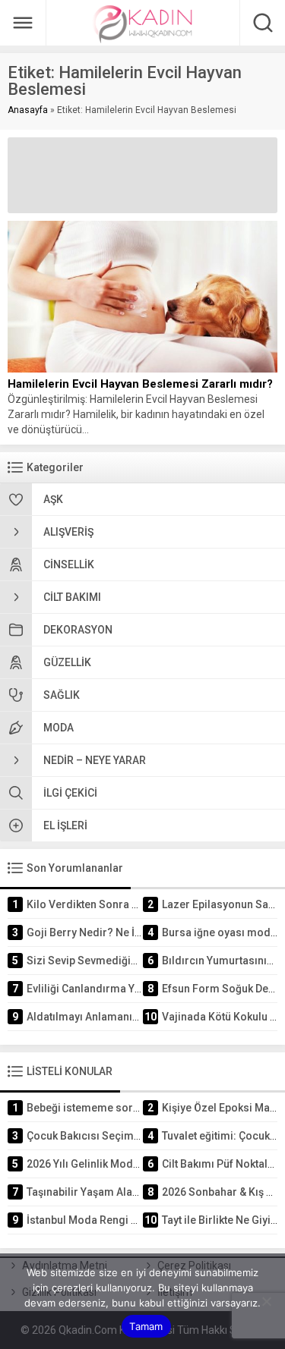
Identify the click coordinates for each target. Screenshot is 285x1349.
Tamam (146, 1326)
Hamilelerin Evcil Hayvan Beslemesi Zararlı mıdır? (140, 384)
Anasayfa (28, 110)
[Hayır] (266, 1301)
